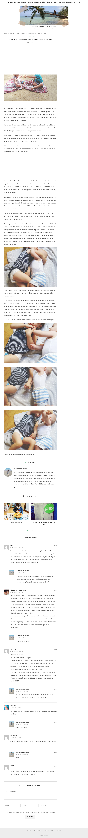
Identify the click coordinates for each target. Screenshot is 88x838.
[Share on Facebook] (28, 462)
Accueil (10, 2)
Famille (23, 2)
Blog (48, 2)
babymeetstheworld (21, 469)
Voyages (30, 2)
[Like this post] (26, 462)
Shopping (37, 2)
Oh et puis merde (16, 522)
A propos (54, 2)
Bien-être (17, 2)
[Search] (79, 2)
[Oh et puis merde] (16, 511)
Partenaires (38, 830)
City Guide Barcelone (66, 2)
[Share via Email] (33, 462)
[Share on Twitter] (30, 463)
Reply (55, 545)
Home (5, 33)
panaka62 (13, 705)
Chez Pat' (13, 649)
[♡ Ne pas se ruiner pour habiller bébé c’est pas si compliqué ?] (44, 511)
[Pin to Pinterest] (32, 462)
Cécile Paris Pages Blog (18, 590)
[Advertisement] (30, 62)
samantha (13, 735)
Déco (44, 2)
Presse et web (49, 830)
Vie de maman (20, 33)
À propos (28, 830)
